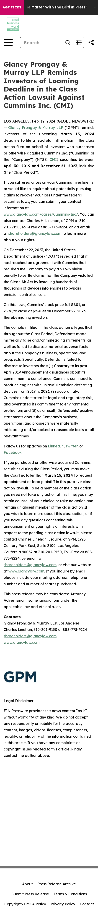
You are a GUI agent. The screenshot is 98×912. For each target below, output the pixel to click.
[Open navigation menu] (8, 42)
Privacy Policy (63, 904)
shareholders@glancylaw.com (34, 233)
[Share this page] (91, 42)
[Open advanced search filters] (78, 42)
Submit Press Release (30, 894)
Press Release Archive (56, 884)
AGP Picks (12, 7)
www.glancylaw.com (26, 571)
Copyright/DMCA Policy (25, 904)
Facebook (13, 452)
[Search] (67, 42)
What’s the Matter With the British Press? (48, 7)
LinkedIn (56, 446)
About (27, 884)
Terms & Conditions (70, 894)
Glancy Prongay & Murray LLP (35, 127)
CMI (53, 159)
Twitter (71, 446)
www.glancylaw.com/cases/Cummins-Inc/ (41, 214)
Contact (87, 904)
